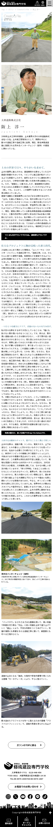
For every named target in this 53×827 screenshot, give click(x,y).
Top (3, 9)
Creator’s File (23, 9)
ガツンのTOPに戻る (26, 745)
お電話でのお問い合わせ (26, 786)
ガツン (11, 9)
